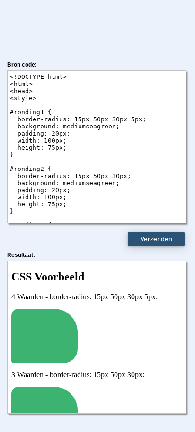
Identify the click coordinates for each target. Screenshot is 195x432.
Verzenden (156, 239)
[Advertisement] (97, 28)
